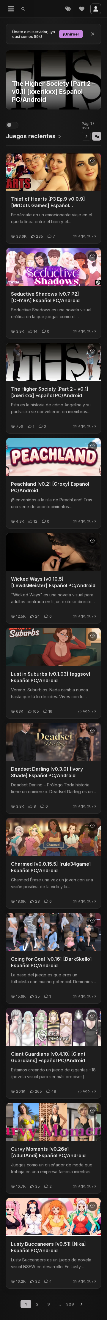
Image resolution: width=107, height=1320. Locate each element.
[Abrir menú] (11, 8)
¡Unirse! (71, 34)
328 (70, 1304)
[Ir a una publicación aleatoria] (96, 136)
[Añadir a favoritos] (92, 161)
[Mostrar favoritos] (82, 9)
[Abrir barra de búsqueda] (23, 9)
